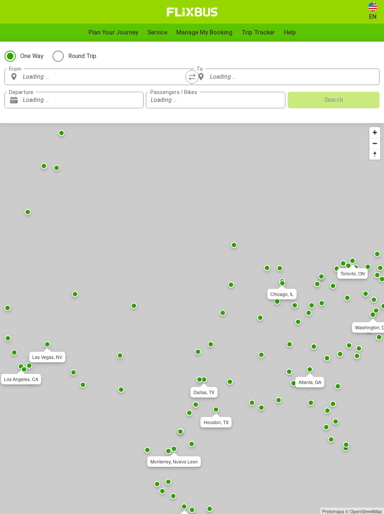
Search (333, 99)
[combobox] (105, 76)
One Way (32, 56)
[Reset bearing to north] (374, 154)
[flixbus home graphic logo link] (192, 12)
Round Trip (82, 56)
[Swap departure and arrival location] (192, 77)
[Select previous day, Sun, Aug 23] (123, 100)
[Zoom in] (374, 132)
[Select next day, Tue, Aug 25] (134, 100)
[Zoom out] (374, 143)
